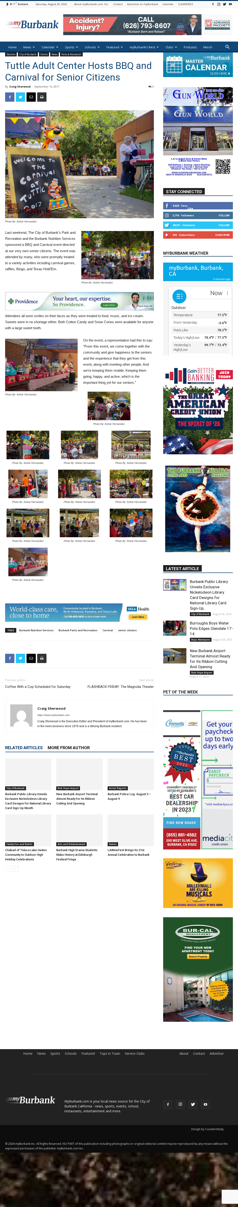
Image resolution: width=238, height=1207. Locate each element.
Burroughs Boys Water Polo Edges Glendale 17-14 (211, 590)
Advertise (217, 981)
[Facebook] (212, 4)
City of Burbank (16, 788)
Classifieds (16, 59)
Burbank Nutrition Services (36, 630)
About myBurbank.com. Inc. (91, 4)
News (27, 47)
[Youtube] (230, 4)
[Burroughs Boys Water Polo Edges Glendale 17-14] (174, 590)
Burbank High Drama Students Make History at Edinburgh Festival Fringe (76, 854)
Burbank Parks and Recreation (78, 630)
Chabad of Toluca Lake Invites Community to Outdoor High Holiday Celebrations (26, 854)
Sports (69, 47)
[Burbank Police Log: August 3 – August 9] (131, 774)
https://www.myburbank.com (53, 715)
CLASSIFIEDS (185, 4)
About (183, 981)
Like (190, 208)
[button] (227, 47)
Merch (207, 47)
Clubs (169, 47)
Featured (112, 47)
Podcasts (190, 47)
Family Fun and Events (20, 844)
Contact (118, 4)
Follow (224, 215)
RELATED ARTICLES (24, 747)
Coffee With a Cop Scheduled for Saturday (37, 687)
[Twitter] (224, 4)
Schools (90, 47)
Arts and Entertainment (71, 844)
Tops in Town (109, 981)
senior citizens (127, 630)
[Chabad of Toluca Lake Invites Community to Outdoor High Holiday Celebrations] (28, 830)
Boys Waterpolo (200, 601)
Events (113, 844)
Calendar (168, 4)
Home (12, 47)
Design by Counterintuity (207, 1056)
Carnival (107, 630)
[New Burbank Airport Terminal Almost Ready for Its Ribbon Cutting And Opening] (79, 774)
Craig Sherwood (20, 86)
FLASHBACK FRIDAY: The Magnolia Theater (121, 687)
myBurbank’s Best (142, 47)
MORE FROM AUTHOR (69, 747)
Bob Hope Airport (68, 788)
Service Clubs (135, 981)
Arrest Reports (117, 788)
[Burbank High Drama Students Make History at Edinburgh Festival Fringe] (79, 830)
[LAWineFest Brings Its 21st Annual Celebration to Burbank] (131, 830)
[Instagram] (218, 4)
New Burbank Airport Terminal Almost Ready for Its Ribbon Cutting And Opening (77, 798)
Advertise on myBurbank (142, 4)
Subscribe (222, 235)
